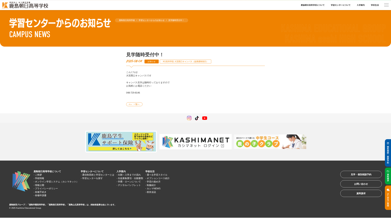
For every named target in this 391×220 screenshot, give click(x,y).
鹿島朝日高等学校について (47, 171)
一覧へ (136, 104)
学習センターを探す (92, 178)
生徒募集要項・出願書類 (130, 178)
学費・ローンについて (129, 181)
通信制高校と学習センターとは (98, 174)
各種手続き (40, 192)
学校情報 (39, 178)
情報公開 (39, 185)
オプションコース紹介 (158, 178)
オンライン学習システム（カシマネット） (57, 181)
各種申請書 (40, 195)
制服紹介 (151, 185)
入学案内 (121, 171)
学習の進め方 (154, 181)
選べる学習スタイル (157, 174)
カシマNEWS (154, 188)
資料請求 (361, 193)
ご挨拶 (38, 174)
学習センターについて (92, 171)
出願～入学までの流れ (129, 174)
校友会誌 (151, 192)
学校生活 (150, 171)
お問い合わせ (361, 184)
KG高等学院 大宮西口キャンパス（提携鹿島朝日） (185, 61)
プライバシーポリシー (46, 188)
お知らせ (151, 61)
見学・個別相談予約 (361, 174)
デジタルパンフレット (129, 185)
